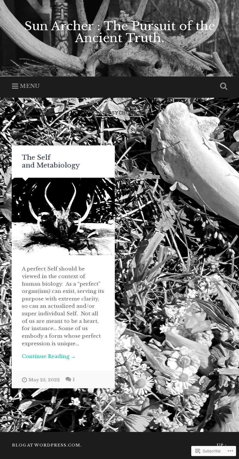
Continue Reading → (49, 356)
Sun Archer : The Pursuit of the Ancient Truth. (119, 32)
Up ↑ (222, 445)
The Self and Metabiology (51, 161)
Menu (30, 86)
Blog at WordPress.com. (47, 445)
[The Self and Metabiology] (63, 216)
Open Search (222, 86)
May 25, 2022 (44, 379)
